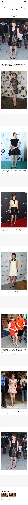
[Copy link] (14, 16)
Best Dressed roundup (14, 110)
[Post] (13, 16)
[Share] (11, 16)
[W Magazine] (2, 2)
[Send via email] (16, 16)
